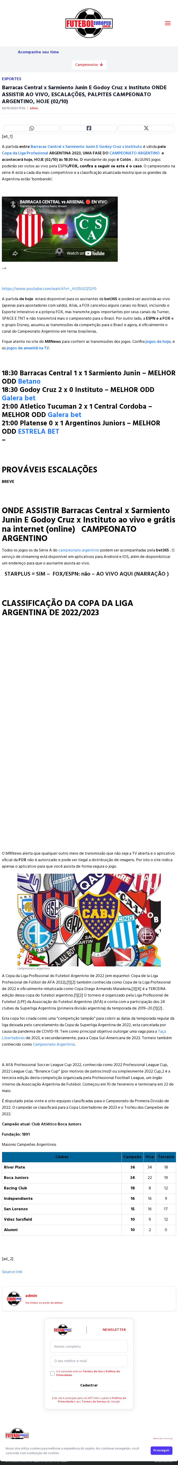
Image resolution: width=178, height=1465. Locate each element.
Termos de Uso (93, 1371)
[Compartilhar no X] (146, 128)
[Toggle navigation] (168, 23)
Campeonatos (86, 65)
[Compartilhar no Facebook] (89, 128)
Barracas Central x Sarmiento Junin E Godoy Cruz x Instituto (87, 146)
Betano (29, 381)
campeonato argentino (78, 550)
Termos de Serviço (94, 1401)
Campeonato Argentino (54, 1044)
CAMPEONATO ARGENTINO (134, 153)
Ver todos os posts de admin (44, 1303)
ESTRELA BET (38, 431)
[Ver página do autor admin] (14, 1298)
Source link (12, 1272)
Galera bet (18, 398)
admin (34, 108)
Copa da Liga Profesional (25, 153)
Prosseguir (161, 1450)
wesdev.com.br (163, 1461)
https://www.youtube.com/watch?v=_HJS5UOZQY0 (49, 289)
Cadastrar (89, 1385)
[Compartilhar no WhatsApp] (32, 128)
